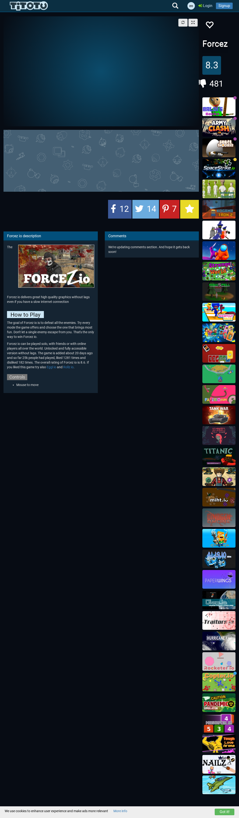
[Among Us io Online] (218, 250)
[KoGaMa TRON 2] (218, 209)
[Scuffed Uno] (218, 353)
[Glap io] (218, 600)
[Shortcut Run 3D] (218, 312)
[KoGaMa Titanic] (218, 456)
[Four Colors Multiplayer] (218, 332)
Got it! (224, 812)
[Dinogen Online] (218, 517)
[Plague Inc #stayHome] (218, 702)
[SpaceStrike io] (218, 168)
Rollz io (68, 367)
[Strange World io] (218, 271)
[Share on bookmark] (189, 209)
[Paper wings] (218, 579)
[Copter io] (218, 682)
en (191, 6)
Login (207, 6)
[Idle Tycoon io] (218, 374)
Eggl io (51, 367)
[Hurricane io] (218, 641)
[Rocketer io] (218, 661)
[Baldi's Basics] (218, 106)
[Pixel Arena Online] (218, 538)
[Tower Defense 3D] (218, 476)
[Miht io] (218, 497)
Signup (224, 6)
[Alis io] (218, 558)
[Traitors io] (218, 620)
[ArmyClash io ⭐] (218, 127)
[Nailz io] (218, 764)
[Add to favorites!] (209, 26)
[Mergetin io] (218, 723)
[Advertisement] (117, 160)
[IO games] (28, 6)
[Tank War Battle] (218, 415)
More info (120, 811)
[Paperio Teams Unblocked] (218, 394)
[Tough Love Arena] (218, 743)
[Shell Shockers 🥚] (218, 147)
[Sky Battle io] (218, 785)
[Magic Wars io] (218, 230)
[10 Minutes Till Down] (218, 435)
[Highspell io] (218, 291)
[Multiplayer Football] (218, 189)
